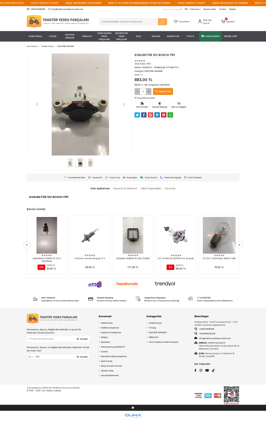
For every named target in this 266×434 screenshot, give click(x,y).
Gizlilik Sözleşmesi (110, 327)
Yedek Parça (155, 322)
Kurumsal (105, 316)
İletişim (232, 9)
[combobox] (30, 357)
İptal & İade (106, 361)
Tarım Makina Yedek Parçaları (164, 342)
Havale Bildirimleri (110, 375)
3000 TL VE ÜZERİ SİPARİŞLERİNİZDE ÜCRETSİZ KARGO (139, 3)
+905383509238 (207, 333)
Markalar (105, 342)
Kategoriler (154, 316)
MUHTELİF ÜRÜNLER (158, 332)
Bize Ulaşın (201, 316)
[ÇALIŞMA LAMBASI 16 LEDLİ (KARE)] (133, 235)
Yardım (222, 9)
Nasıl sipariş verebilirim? (113, 346)
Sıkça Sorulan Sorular (111, 365)
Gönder (84, 339)
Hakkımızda (107, 322)
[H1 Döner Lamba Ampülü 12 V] (90, 235)
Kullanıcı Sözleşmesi (111, 332)
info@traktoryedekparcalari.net (215, 338)
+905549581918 (206, 329)
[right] (239, 244)
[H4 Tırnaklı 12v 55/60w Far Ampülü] (176, 235)
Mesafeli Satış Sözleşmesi (114, 356)
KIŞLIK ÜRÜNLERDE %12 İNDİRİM (83, 3)
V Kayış (152, 327)
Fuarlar (104, 351)
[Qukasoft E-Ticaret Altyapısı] (133, 416)
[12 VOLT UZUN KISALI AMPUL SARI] (219, 235)
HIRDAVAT (154, 337)
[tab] (100, 188)
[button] (227, 21)
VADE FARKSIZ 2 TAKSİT (45, 3)
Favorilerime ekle (146, 97)
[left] (27, 244)
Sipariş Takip (209, 9)
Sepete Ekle (164, 91)
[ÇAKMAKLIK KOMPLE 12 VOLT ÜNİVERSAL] (46, 235)
